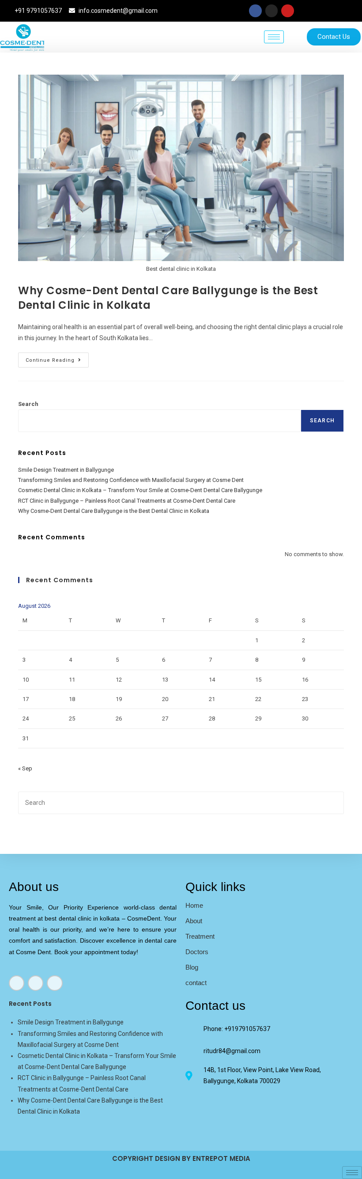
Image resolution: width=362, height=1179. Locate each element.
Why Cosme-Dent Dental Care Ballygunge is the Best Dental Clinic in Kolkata (113, 511)
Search (28, 404)
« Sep (25, 768)
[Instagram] (271, 10)
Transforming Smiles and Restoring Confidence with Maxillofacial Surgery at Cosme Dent (131, 480)
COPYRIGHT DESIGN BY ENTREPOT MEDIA (181, 1158)
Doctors (196, 951)
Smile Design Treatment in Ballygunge (66, 469)
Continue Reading (57, 358)
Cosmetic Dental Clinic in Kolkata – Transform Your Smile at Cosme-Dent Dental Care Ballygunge (140, 490)
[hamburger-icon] (274, 36)
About (193, 921)
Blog (191, 967)
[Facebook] (255, 10)
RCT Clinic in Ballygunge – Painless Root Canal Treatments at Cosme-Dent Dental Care (126, 500)
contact (196, 982)
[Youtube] (287, 10)
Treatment (200, 936)
